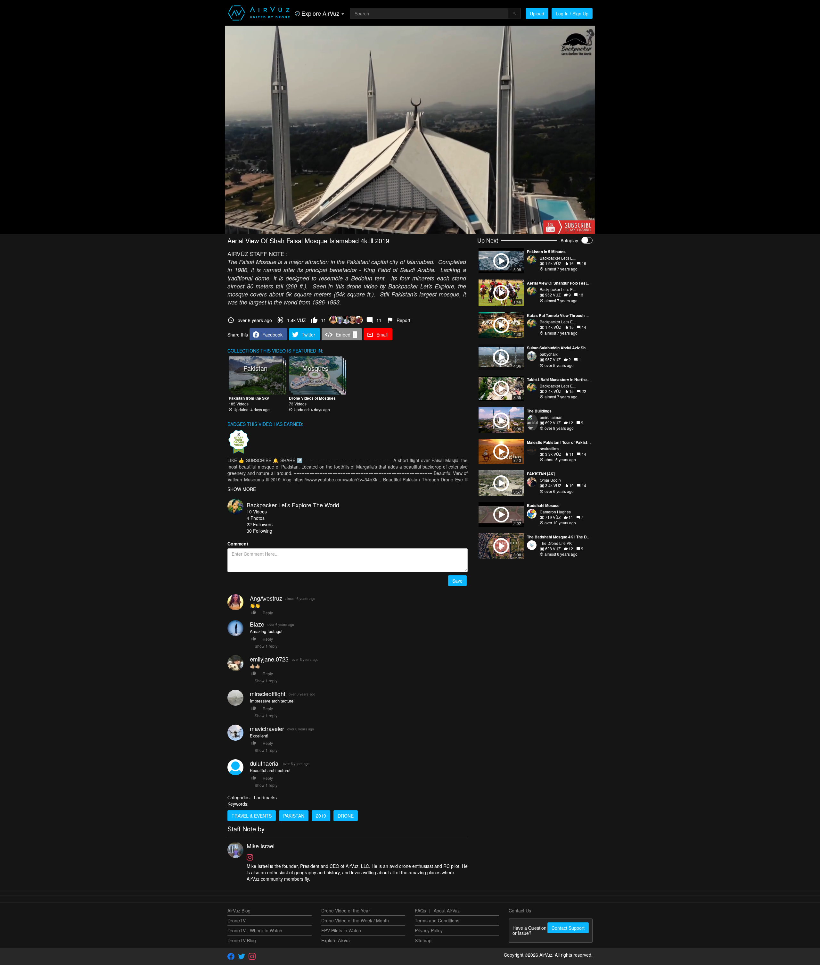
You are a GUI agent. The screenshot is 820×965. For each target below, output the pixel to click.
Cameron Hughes (555, 511)
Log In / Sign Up (572, 13)
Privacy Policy (429, 930)
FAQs (420, 910)
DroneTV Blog (241, 940)
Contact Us (520, 910)
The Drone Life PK (556, 543)
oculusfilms (549, 448)
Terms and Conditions (437, 920)
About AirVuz (447, 910)
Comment (237, 543)
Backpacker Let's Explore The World (293, 505)
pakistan (293, 815)
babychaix (549, 354)
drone (346, 815)
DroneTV (236, 920)
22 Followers (260, 524)
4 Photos (256, 518)
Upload (537, 13)
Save (457, 581)
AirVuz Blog (238, 910)
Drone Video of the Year (345, 910)
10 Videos (257, 511)
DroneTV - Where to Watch (254, 930)
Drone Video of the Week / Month (355, 920)
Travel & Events (252, 815)
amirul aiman (551, 417)
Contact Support (568, 928)
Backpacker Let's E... (558, 258)
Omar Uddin (550, 480)
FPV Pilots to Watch (341, 930)
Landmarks (265, 797)
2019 (321, 815)
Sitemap (423, 940)
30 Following (259, 531)
